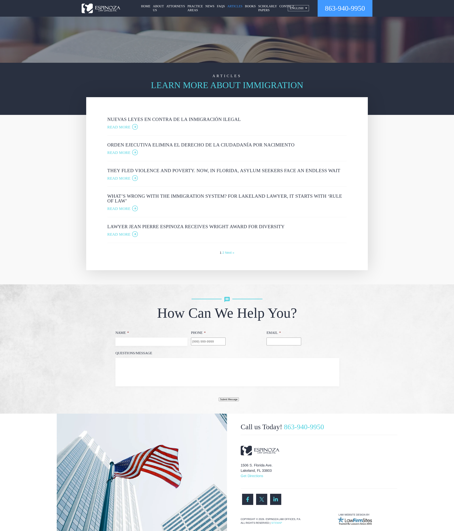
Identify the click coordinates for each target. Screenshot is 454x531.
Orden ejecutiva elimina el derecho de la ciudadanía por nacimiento (201, 145)
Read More (118, 127)
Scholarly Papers (267, 8)
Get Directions (252, 476)
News (209, 6)
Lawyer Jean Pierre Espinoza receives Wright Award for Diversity (196, 226)
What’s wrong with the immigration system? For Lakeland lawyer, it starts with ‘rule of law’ (224, 198)
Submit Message (228, 399)
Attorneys (175, 6)
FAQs (221, 6)
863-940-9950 (345, 8)
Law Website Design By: (354, 514)
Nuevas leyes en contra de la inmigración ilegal (174, 119)
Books (250, 6)
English (296, 8)
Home (145, 6)
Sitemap (276, 522)
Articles (234, 6)
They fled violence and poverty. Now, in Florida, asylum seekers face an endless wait (223, 170)
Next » (229, 252)
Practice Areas (195, 8)
